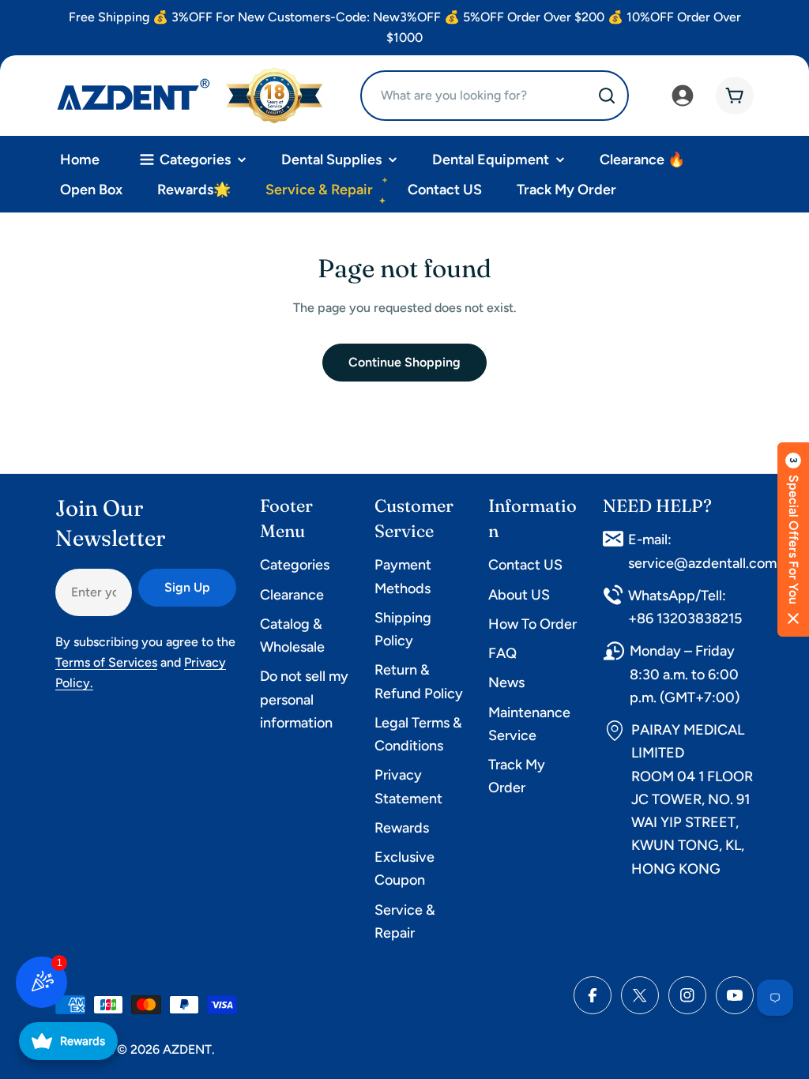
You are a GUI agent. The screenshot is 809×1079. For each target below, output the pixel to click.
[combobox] (494, 95)
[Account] (683, 96)
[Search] (606, 95)
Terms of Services (106, 662)
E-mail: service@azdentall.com (702, 551)
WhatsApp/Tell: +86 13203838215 (685, 607)
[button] (793, 539)
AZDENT (187, 1049)
